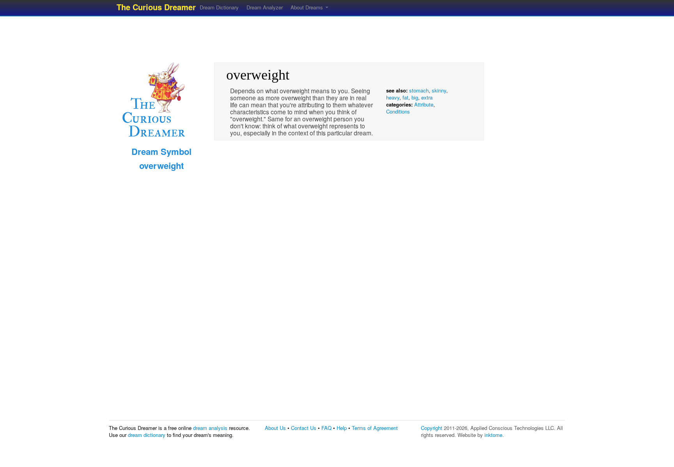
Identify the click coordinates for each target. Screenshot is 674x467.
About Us (275, 427)
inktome (493, 435)
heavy (392, 97)
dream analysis (210, 427)
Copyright (431, 427)
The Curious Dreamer (156, 6)
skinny (439, 90)
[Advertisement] (337, 37)
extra (427, 97)
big (414, 97)
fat (405, 97)
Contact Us (303, 427)
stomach (419, 90)
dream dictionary (146, 435)
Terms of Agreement (375, 427)
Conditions (398, 111)
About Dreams (308, 7)
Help (342, 427)
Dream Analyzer (265, 7)
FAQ (326, 427)
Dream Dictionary (219, 7)
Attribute (423, 104)
